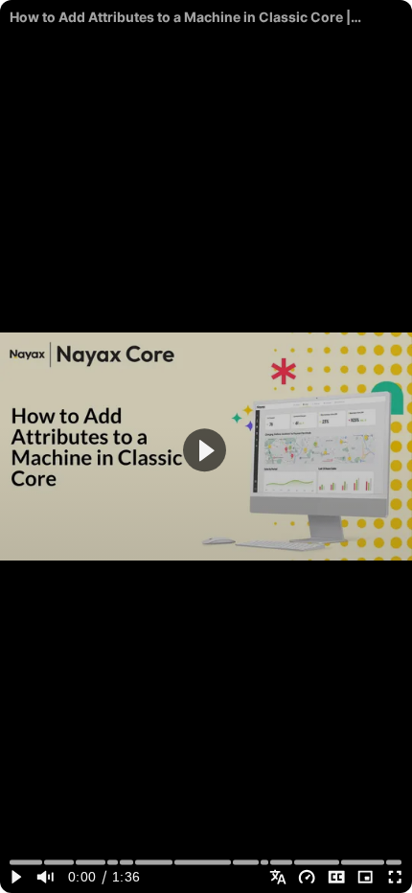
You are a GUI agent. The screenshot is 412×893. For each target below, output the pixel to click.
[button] (204, 450)
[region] (206, 446)
